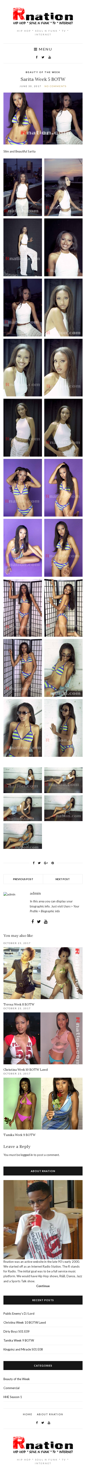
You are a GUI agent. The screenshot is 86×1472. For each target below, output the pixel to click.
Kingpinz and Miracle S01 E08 (23, 1349)
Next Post (62, 879)
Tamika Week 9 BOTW (19, 1135)
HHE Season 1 (12, 1397)
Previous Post (23, 879)
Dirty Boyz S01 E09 (16, 1331)
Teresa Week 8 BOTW (18, 1004)
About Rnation (50, 1414)
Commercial (11, 1388)
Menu (45, 49)
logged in (27, 1155)
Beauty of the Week (43, 72)
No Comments (55, 86)
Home (27, 1414)
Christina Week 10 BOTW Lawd (25, 1070)
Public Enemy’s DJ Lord (18, 1313)
